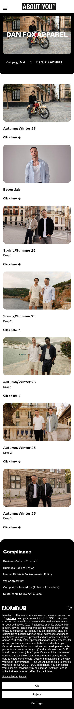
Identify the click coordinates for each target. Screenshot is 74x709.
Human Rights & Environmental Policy (27, 574)
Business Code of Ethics (18, 568)
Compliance (17, 552)
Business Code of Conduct (20, 561)
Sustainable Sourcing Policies (22, 594)
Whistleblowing (13, 581)
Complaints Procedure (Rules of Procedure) (31, 587)
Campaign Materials (15, 62)
